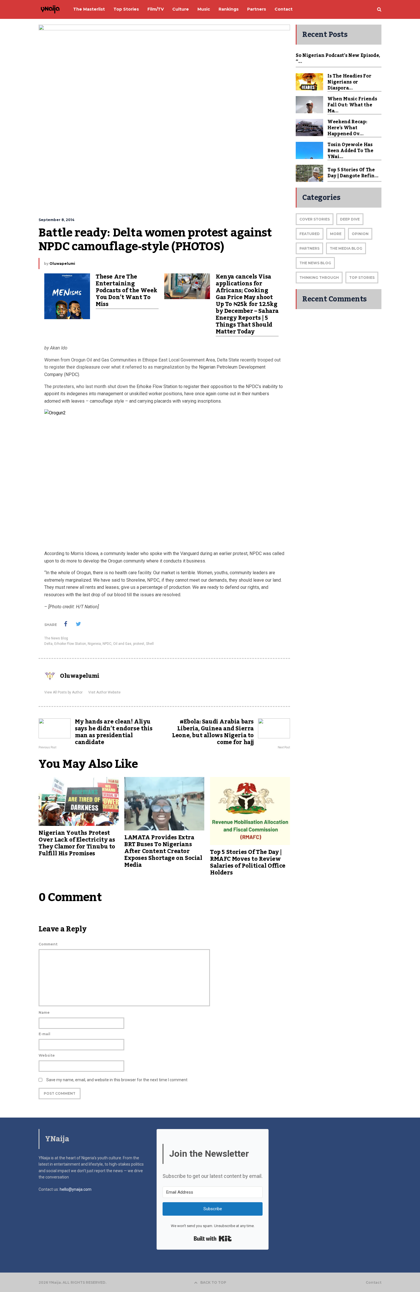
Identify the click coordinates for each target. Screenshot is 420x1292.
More (335, 234)
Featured (309, 234)
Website (47, 1055)
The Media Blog (346, 248)
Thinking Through (319, 277)
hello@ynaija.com (75, 1189)
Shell (150, 644)
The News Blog (56, 638)
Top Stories (362, 277)
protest (138, 644)
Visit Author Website (104, 692)
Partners (309, 248)
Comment (48, 944)
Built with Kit (213, 1238)
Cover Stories (314, 219)
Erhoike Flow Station (70, 644)
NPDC (107, 644)
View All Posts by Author (63, 692)
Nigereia (94, 644)
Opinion (360, 234)
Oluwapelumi (62, 263)
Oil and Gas (122, 644)
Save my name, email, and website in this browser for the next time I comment (116, 1080)
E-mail (44, 1034)
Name (44, 1012)
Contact (373, 1282)
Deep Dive (350, 219)
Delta (48, 644)
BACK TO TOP (213, 1282)
